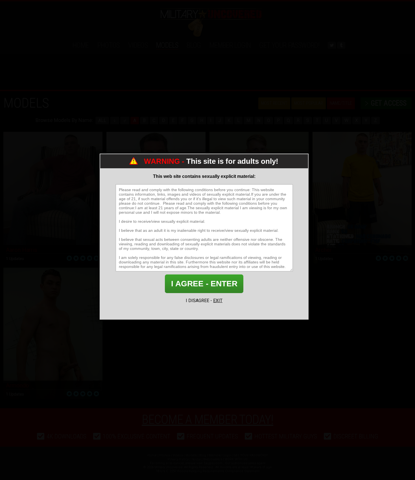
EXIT (217, 300)
